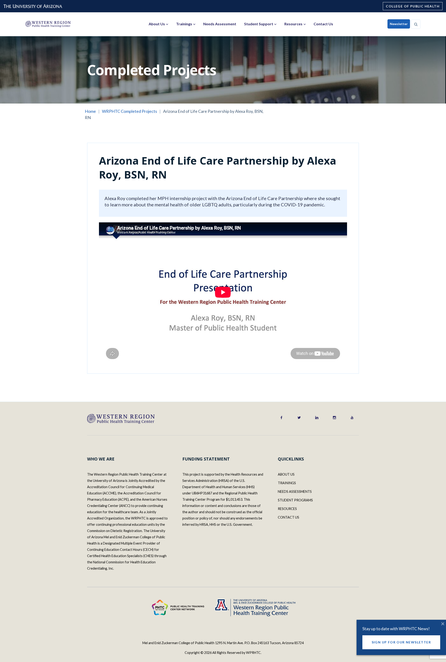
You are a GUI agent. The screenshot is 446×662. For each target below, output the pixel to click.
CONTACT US (288, 517)
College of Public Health (412, 6)
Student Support (258, 24)
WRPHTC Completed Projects (129, 111)
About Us (157, 24)
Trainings (184, 24)
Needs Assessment (219, 24)
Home (90, 111)
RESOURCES (287, 509)
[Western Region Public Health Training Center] (48, 23)
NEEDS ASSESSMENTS (295, 491)
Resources (293, 24)
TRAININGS (287, 483)
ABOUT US (286, 474)
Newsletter (399, 24)
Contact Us (323, 24)
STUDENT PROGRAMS (295, 500)
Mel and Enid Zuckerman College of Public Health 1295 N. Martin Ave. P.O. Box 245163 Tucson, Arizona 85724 (223, 643)
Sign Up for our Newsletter (401, 642)
